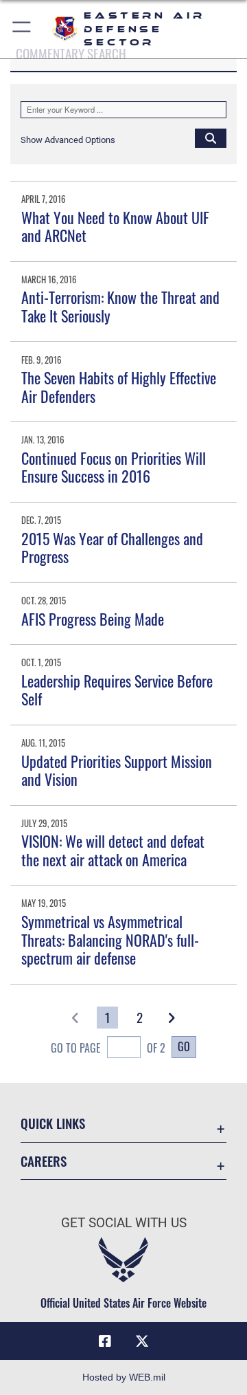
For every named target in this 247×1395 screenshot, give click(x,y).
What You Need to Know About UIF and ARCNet (115, 226)
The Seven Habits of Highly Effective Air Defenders (118, 386)
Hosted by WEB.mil (123, 1377)
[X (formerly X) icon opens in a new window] (142, 1341)
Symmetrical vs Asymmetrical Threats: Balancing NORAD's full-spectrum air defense (110, 939)
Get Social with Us (124, 1223)
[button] (22, 29)
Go (184, 1046)
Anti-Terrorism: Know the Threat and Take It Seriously (120, 306)
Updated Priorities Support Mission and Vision (116, 770)
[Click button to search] (210, 137)
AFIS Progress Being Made (92, 619)
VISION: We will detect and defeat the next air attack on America (112, 850)
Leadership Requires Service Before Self (117, 690)
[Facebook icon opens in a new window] (105, 1341)
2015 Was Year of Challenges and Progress (112, 547)
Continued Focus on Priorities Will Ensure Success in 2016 (113, 467)
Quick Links (53, 1123)
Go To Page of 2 (108, 1048)
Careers (44, 1161)
